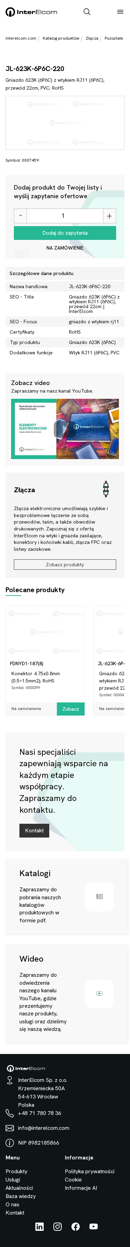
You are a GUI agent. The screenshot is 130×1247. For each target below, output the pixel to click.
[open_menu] (120, 12)
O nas (12, 1204)
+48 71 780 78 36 (39, 1113)
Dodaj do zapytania (65, 232)
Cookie (73, 1179)
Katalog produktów (61, 38)
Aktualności (19, 1188)
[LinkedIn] (39, 1229)
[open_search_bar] (87, 12)
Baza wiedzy (21, 1196)
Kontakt (34, 830)
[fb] (75, 1229)
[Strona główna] (32, 15)
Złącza (92, 38)
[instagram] (57, 1229)
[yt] (93, 1229)
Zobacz (70, 709)
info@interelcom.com (43, 1128)
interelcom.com (21, 38)
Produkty (16, 1171)
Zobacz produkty (65, 564)
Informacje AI (81, 1188)
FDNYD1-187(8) (26, 663)
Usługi (13, 1179)
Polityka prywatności (89, 1171)
